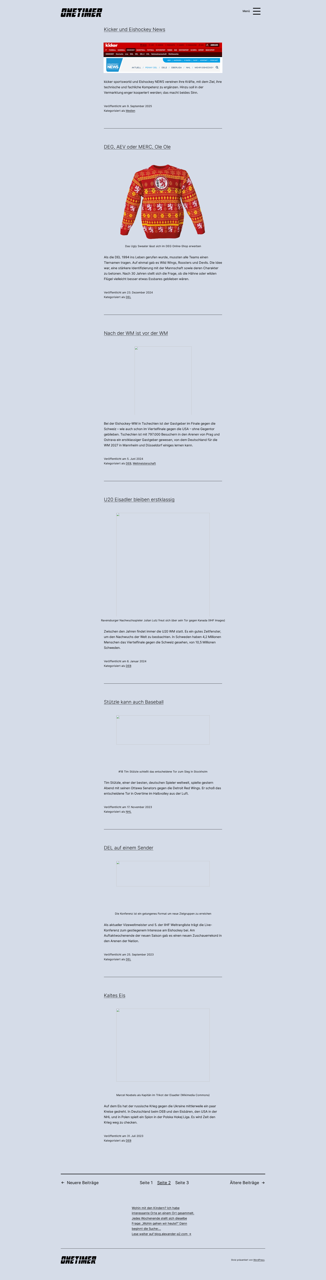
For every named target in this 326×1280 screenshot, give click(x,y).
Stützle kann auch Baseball (134, 702)
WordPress (259, 1260)
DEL (128, 297)
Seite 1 (146, 1182)
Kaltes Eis (114, 995)
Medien (130, 110)
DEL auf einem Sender (128, 848)
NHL (128, 811)
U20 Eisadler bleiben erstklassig (139, 499)
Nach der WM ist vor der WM (136, 333)
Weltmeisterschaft (144, 463)
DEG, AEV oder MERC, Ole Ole (137, 147)
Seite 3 (182, 1182)
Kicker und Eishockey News (134, 29)
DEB (128, 463)
